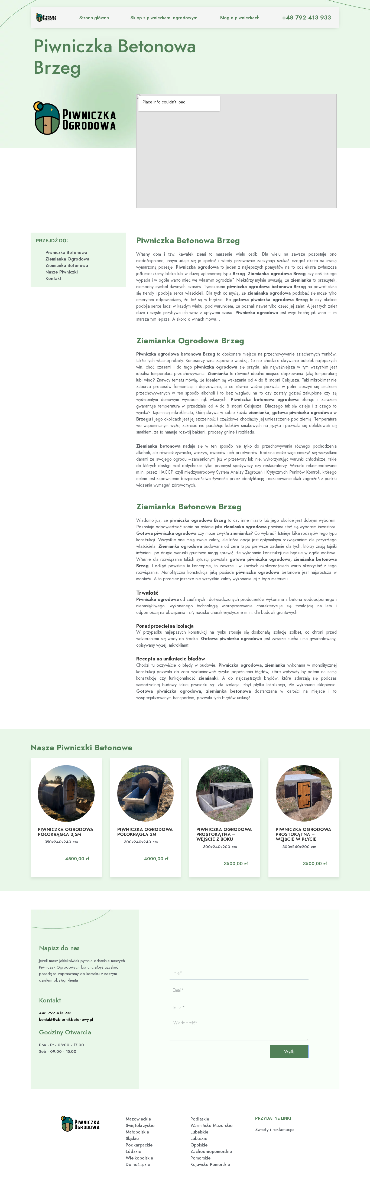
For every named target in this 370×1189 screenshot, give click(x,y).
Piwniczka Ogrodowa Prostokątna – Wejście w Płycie (303, 834)
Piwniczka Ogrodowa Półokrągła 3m (145, 832)
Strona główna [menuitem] (94, 17)
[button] (74, 854)
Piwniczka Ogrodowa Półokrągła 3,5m (65, 832)
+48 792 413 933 (306, 17)
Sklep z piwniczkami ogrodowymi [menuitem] (165, 17)
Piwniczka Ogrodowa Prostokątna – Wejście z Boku (224, 834)
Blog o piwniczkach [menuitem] (239, 17)
